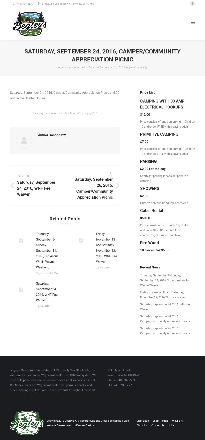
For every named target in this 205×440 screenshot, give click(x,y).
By (73, 113)
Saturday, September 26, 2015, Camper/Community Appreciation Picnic (165, 331)
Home (59, 67)
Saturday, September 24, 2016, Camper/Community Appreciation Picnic (165, 319)
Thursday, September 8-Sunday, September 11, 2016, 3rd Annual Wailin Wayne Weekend (47, 250)
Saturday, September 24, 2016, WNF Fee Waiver (47, 292)
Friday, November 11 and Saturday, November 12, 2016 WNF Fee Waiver (106, 248)
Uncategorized (76, 67)
